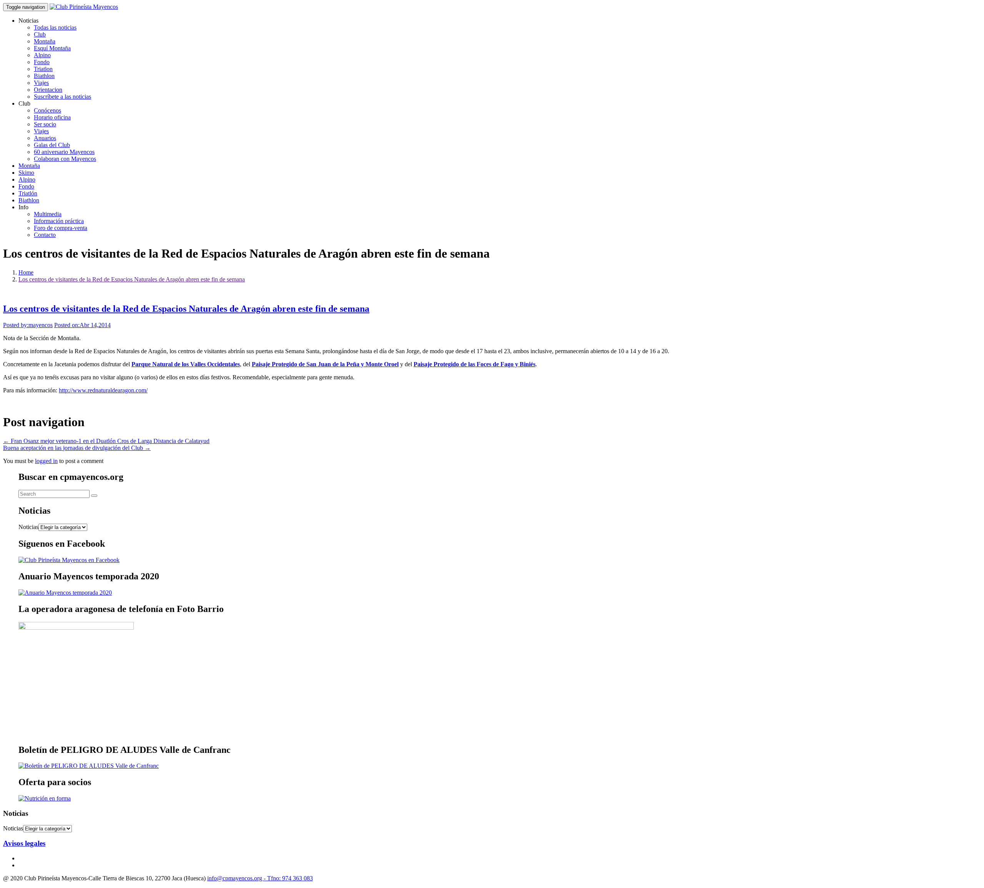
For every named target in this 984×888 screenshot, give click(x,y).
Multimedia (48, 214)
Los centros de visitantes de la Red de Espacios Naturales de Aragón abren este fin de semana (131, 279)
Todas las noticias (55, 27)
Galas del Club (52, 145)
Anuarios (45, 138)
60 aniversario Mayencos (64, 152)
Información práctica (59, 221)
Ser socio (45, 124)
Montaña (44, 41)
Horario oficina (52, 117)
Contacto (45, 235)
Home (25, 272)
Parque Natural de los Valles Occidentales (185, 364)
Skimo (26, 172)
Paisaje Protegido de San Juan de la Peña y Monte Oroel (325, 364)
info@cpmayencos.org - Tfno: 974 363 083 (260, 878)
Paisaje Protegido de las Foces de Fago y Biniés (474, 364)
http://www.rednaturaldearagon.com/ (103, 390)
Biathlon (44, 76)
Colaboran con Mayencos (65, 158)
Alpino (42, 55)
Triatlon (43, 69)
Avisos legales (24, 843)
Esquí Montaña (52, 48)
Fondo (42, 62)
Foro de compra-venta (60, 228)
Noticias (28, 527)
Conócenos (47, 110)
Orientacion (48, 89)
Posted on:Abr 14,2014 (82, 325)
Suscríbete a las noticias (62, 96)
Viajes (41, 82)
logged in (46, 461)
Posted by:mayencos (28, 325)
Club (40, 34)
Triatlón (27, 193)
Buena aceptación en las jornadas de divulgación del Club (77, 448)
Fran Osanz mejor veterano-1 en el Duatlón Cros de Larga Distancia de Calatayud (106, 441)
